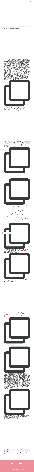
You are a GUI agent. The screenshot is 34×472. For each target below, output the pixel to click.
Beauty (10, 465)
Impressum (23, 469)
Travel (24, 465)
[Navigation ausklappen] (30, 2)
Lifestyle (20, 465)
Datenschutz (18, 469)
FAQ (16, 469)
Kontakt (14, 469)
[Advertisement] (17, 12)
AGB (21, 469)
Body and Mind (15, 465)
